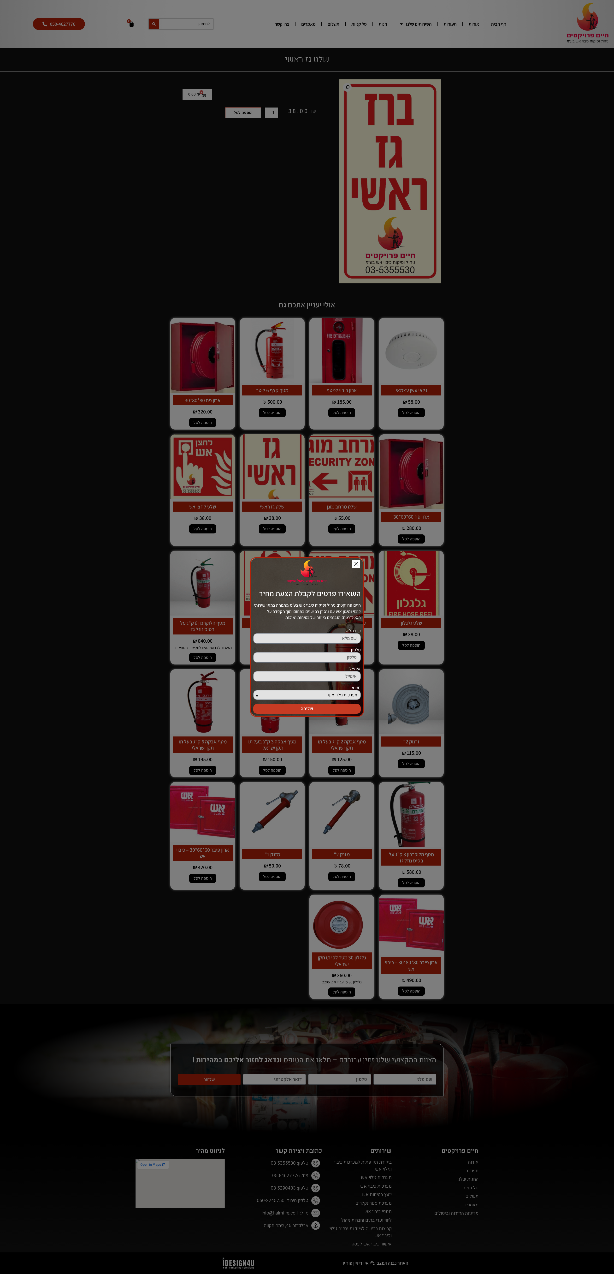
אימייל (355, 669)
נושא (356, 688)
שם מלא (353, 631)
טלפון (356, 650)
